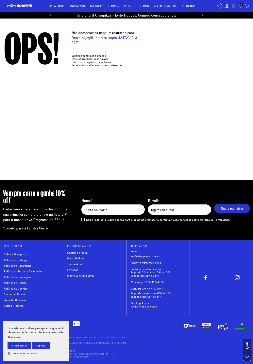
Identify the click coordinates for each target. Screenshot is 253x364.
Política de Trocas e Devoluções (23, 271)
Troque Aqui (74, 264)
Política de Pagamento (17, 265)
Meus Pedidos (75, 258)
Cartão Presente (14, 305)
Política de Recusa (15, 282)
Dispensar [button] (41, 345)
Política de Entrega (15, 260)
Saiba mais (14, 337)
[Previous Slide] (51, 15)
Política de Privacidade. (215, 219)
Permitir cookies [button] (19, 345)
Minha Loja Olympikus (80, 275)
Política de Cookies (16, 288)
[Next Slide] (202, 15)
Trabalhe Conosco (15, 300)
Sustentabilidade (14, 294)
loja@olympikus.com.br (144, 256)
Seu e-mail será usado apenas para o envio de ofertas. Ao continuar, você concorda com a (158, 219)
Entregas (72, 269)
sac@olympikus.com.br (144, 306)
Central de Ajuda (77, 252)
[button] (22, 353)
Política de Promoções (17, 277)
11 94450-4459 (154, 282)
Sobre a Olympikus (15, 254)
